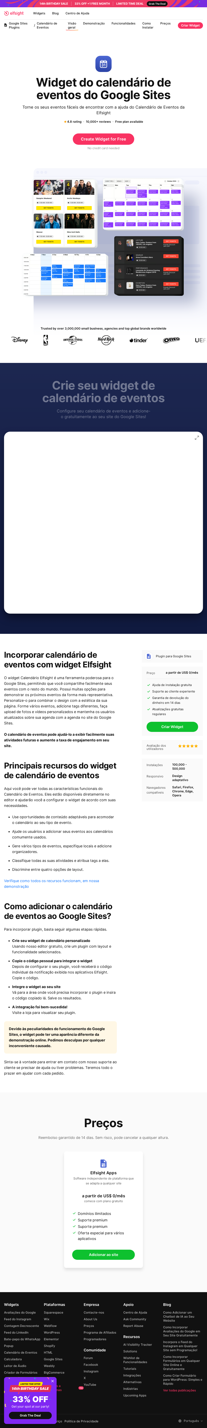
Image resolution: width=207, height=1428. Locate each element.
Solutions (130, 1351)
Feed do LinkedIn (16, 1332)
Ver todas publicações (179, 1390)
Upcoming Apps (134, 1395)
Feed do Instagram (17, 1319)
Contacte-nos (94, 1312)
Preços (165, 23)
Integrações (132, 1375)
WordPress (52, 1332)
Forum (88, 1358)
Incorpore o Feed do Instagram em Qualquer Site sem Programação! (180, 1346)
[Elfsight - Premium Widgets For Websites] (13, 13)
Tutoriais (129, 1369)
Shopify (49, 1346)
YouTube (90, 1385)
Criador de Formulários (20, 1372)
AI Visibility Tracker (137, 1345)
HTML (48, 1352)
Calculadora (13, 1359)
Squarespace (53, 1312)
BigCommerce (54, 1372)
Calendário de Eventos (20, 1352)
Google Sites (53, 1359)
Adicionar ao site (103, 1255)
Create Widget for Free (103, 139)
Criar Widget (190, 25)
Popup (8, 1346)
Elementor (51, 1339)
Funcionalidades (123, 23)
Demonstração (94, 23)
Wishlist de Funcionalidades (135, 1360)
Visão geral (72, 25)
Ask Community (134, 1319)
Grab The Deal (30, 1415)
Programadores (95, 1339)
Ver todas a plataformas (63, 1388)
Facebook (91, 1365)
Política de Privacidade (81, 1421)
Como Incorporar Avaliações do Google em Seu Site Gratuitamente (181, 1331)
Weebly (49, 1366)
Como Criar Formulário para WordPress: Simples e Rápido (182, 1380)
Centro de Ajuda (77, 13)
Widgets (39, 13)
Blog (55, 13)
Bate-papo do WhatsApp (22, 1339)
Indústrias (130, 1389)
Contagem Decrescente (21, 1326)
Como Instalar (147, 25)
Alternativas (132, 1382)
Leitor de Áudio (15, 1366)
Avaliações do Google (20, 1312)
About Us (90, 1319)
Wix (46, 1319)
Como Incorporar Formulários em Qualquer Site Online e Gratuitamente (181, 1363)
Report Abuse (133, 1326)
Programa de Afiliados (100, 1332)
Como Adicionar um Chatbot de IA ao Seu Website (178, 1316)
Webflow (50, 1326)
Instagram (91, 1371)
